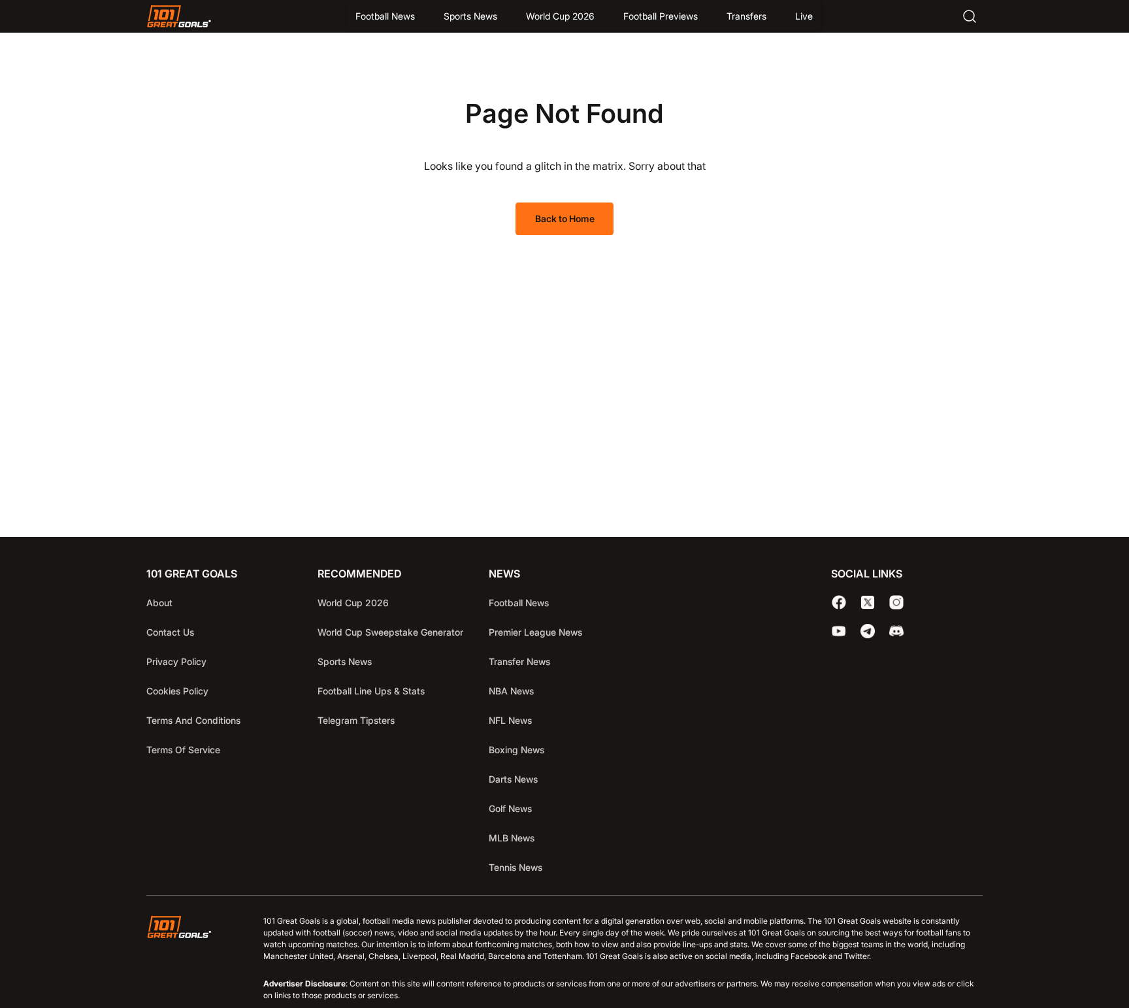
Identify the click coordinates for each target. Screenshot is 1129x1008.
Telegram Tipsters (356, 720)
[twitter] (867, 602)
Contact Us (170, 632)
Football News (385, 16)
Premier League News (535, 632)
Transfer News (519, 661)
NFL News (510, 720)
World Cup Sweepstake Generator (390, 632)
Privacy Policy (176, 661)
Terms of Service (183, 749)
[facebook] (839, 602)
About (159, 602)
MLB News (511, 837)
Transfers (746, 16)
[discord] (896, 631)
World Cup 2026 (560, 16)
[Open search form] (970, 16)
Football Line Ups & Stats (371, 690)
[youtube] (839, 631)
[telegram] (867, 631)
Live (804, 16)
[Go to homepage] (179, 16)
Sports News (470, 16)
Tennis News (515, 867)
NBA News (511, 690)
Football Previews (660, 16)
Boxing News (516, 749)
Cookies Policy (177, 690)
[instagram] (896, 602)
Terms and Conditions (193, 720)
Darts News (513, 779)
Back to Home (565, 218)
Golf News (510, 808)
